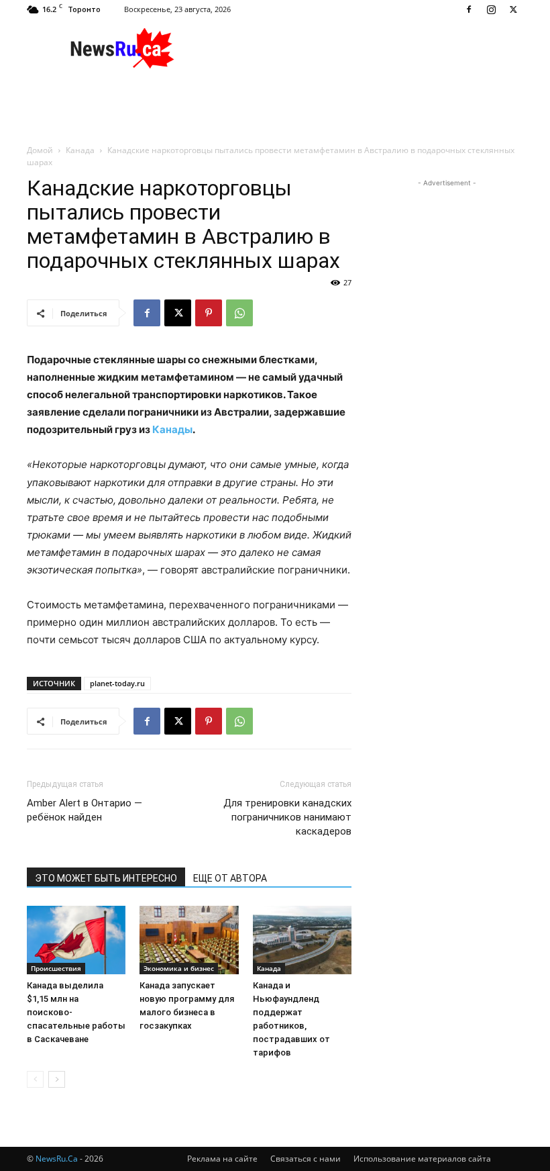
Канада (80, 150)
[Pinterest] (208, 312)
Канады (172, 429)
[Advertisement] (365, 48)
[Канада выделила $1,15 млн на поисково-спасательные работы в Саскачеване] (76, 940)
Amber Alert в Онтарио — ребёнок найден (84, 810)
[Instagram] (491, 9)
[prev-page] (35, 1079)
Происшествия (56, 968)
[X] (513, 9)
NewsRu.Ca (57, 1158)
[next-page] (56, 1079)
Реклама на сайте (222, 1158)
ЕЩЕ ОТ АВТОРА (230, 878)
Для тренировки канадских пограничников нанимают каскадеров (287, 817)
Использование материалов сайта (422, 1158)
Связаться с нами (305, 1158)
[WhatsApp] (239, 312)
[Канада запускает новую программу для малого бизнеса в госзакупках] (189, 940)
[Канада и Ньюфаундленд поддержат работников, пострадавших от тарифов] (302, 940)
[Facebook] (469, 9)
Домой (40, 150)
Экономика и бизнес (179, 968)
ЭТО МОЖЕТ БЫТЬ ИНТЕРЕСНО (106, 878)
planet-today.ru (117, 683)
